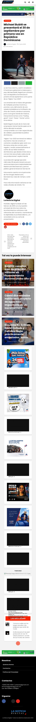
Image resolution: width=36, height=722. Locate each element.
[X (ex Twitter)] (13, 701)
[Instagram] (8, 701)
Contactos (6, 668)
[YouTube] (18, 701)
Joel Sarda (10, 312)
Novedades (7, 20)
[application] (18, 380)
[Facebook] (4, 701)
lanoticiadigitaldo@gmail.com (11, 686)
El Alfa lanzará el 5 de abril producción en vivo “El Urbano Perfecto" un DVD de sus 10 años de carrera (21, 634)
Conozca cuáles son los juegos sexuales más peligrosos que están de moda (21, 626)
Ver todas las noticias (11, 224)
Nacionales (9, 262)
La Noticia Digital (11, 44)
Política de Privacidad (10, 672)
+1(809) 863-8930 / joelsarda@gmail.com (15, 685)
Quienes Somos (8, 664)
